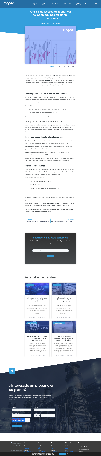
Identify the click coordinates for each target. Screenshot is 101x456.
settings (53, 454)
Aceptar (62, 453)
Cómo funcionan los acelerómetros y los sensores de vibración (63, 300)
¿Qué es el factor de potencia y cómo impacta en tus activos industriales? (63, 338)
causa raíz (38, 200)
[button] (59, 66)
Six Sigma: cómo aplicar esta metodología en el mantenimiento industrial (37, 300)
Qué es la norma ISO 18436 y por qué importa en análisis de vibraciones (37, 338)
